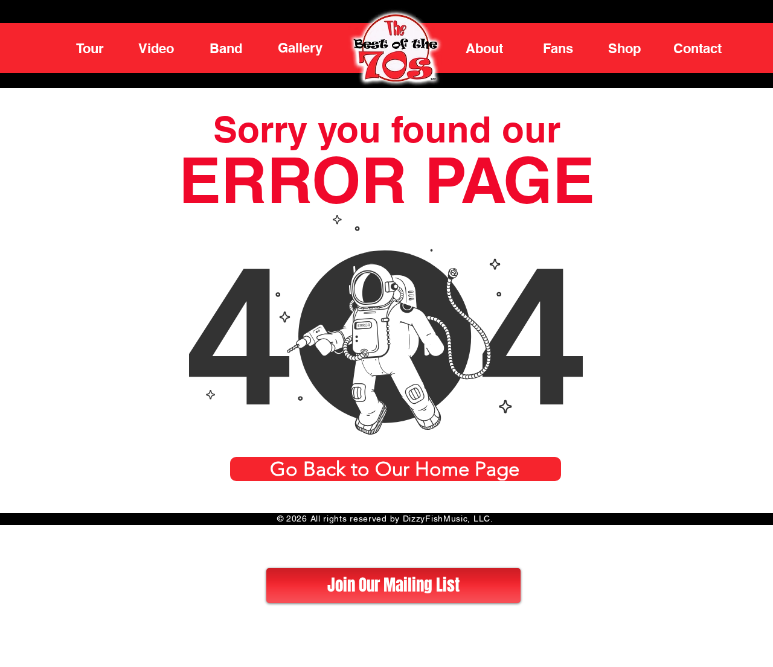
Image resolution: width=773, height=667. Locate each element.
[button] (393, 585)
